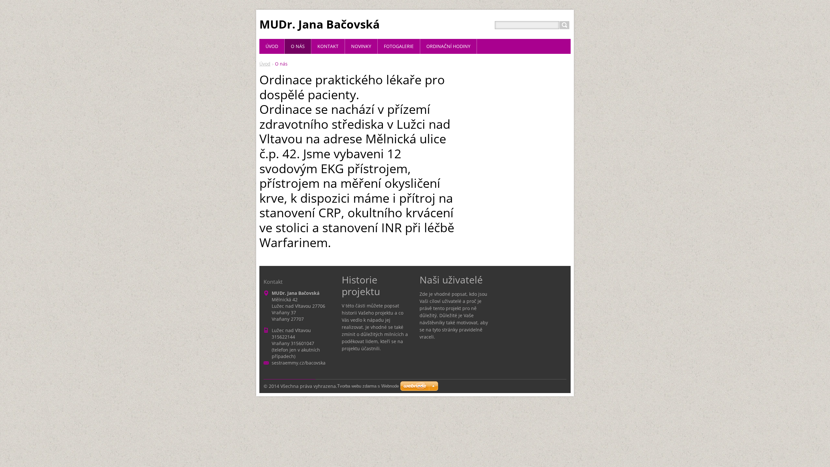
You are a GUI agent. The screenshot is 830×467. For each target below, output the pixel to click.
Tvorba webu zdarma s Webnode (368, 386)
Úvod (264, 64)
